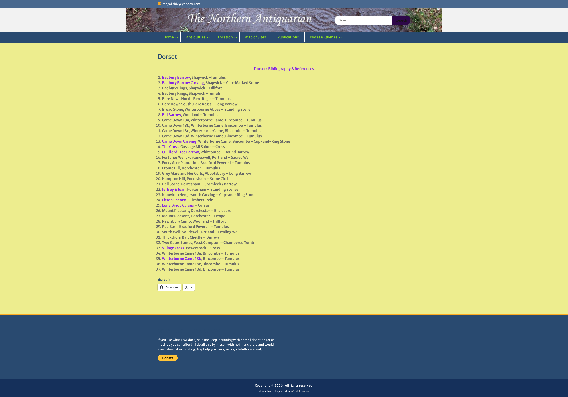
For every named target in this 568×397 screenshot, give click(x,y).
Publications (288, 37)
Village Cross (173, 248)
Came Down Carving (179, 141)
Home (168, 37)
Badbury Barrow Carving (183, 82)
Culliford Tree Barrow (180, 152)
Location (225, 37)
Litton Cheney (174, 200)
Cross (173, 146)
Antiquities (195, 37)
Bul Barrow (171, 114)
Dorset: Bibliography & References (284, 68)
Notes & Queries (323, 37)
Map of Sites (255, 37)
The (165, 146)
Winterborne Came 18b (181, 258)
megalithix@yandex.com (181, 4)
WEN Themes (301, 391)
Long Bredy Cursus (178, 205)
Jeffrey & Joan (173, 189)
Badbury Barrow (176, 77)
